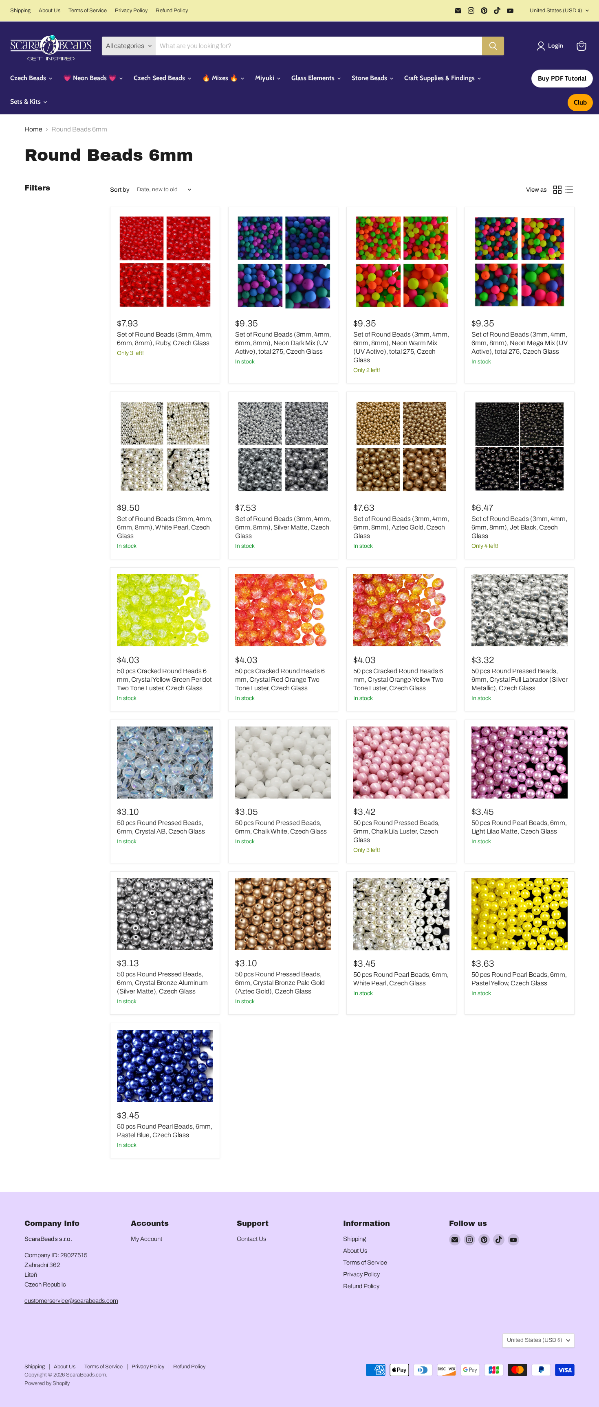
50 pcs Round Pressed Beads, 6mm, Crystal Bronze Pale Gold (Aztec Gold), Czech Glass (280, 983)
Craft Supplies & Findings (440, 78)
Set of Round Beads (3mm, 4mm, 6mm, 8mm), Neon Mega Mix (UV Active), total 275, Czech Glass (519, 343)
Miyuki (265, 78)
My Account (146, 1239)
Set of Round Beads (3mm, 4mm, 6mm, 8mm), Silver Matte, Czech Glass (283, 527)
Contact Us (251, 1239)
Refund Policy (172, 10)
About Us (49, 10)
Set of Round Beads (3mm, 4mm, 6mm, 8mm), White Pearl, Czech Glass (165, 527)
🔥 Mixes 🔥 (221, 78)
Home (33, 129)
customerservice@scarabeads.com (71, 1301)
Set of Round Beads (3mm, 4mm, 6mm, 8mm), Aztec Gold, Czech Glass (401, 527)
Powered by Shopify (47, 1383)
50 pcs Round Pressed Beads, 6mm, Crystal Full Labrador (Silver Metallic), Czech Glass (519, 679)
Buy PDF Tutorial (562, 78)
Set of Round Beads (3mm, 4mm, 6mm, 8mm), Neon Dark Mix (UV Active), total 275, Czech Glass (283, 343)
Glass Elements (313, 78)
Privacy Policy (131, 10)
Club (580, 102)
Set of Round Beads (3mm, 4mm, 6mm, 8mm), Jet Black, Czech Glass (519, 527)
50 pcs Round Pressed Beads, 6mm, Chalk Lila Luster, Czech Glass (396, 831)
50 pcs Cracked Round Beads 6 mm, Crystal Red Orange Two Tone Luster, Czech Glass (280, 679)
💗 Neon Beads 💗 (90, 78)
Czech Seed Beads (160, 78)
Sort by (120, 189)
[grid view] (557, 189)
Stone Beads (370, 78)
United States (556, 10)
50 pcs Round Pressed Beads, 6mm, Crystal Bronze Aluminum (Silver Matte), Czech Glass (162, 983)
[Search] (493, 46)
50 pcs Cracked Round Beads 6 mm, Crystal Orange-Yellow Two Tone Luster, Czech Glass (398, 679)
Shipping (20, 10)
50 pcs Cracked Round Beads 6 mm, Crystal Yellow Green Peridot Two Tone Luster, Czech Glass (164, 679)
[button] (551, 46)
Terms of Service (87, 10)
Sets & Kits (26, 101)
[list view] (569, 189)
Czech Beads (29, 78)
